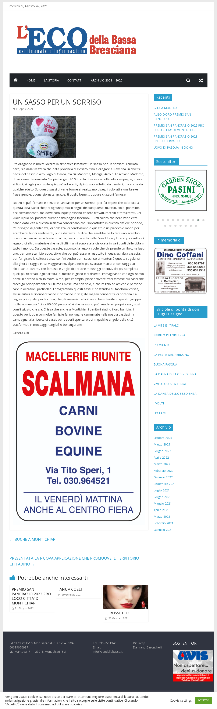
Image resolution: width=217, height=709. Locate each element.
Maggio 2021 (163, 503)
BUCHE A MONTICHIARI (33, 539)
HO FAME (160, 413)
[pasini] (181, 190)
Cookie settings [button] (181, 700)
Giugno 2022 (162, 451)
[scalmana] (79, 341)
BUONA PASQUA (165, 364)
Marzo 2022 (162, 464)
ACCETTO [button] (203, 700)
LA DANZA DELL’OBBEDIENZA (175, 374)
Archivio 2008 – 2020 (106, 80)
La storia (51, 80)
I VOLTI (159, 403)
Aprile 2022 (161, 457)
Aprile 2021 (161, 510)
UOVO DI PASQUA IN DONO (173, 147)
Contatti (74, 80)
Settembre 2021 (165, 484)
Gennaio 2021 (163, 530)
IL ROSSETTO (117, 612)
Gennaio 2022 (163, 477)
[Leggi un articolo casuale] (201, 80)
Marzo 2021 (162, 517)
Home (30, 80)
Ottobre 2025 (163, 438)
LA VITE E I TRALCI (166, 325)
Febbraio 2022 (163, 471)
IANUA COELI (70, 589)
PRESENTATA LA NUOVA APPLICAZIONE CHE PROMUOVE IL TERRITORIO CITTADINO (74, 561)
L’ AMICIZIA (162, 345)
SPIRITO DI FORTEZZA (169, 335)
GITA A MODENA (165, 108)
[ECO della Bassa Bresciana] (16, 80)
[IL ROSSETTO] (125, 587)
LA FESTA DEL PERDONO (171, 355)
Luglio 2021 (162, 490)
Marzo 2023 (162, 444)
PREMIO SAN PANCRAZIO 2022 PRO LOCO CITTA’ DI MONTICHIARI (31, 596)
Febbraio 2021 (163, 523)
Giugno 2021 (162, 497)
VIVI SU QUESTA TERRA (170, 384)
